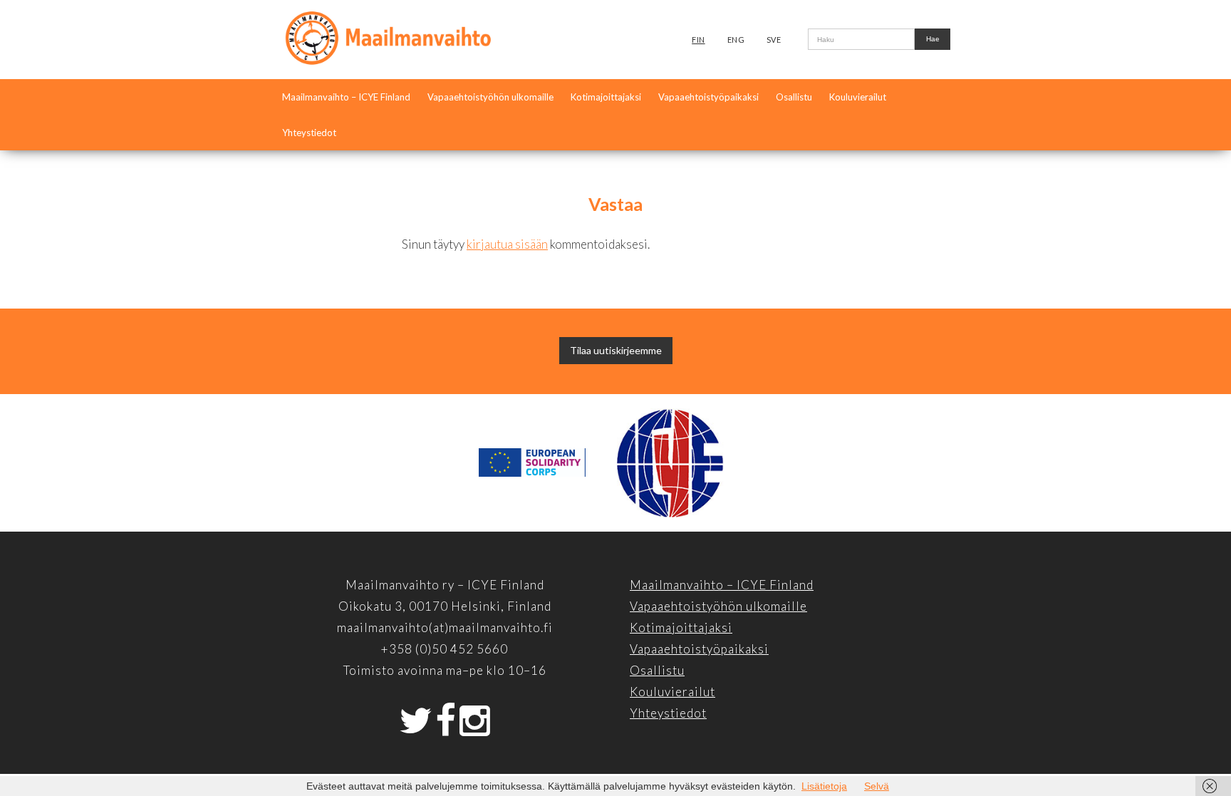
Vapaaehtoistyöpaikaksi (708, 97)
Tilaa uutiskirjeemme (616, 350)
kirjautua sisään (507, 244)
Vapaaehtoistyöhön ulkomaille (490, 97)
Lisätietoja (824, 786)
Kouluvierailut (857, 97)
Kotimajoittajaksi (606, 97)
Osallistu (794, 97)
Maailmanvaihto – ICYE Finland (346, 97)
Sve (774, 39)
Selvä (876, 786)
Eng (736, 39)
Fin (698, 39)
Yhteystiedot (309, 132)
